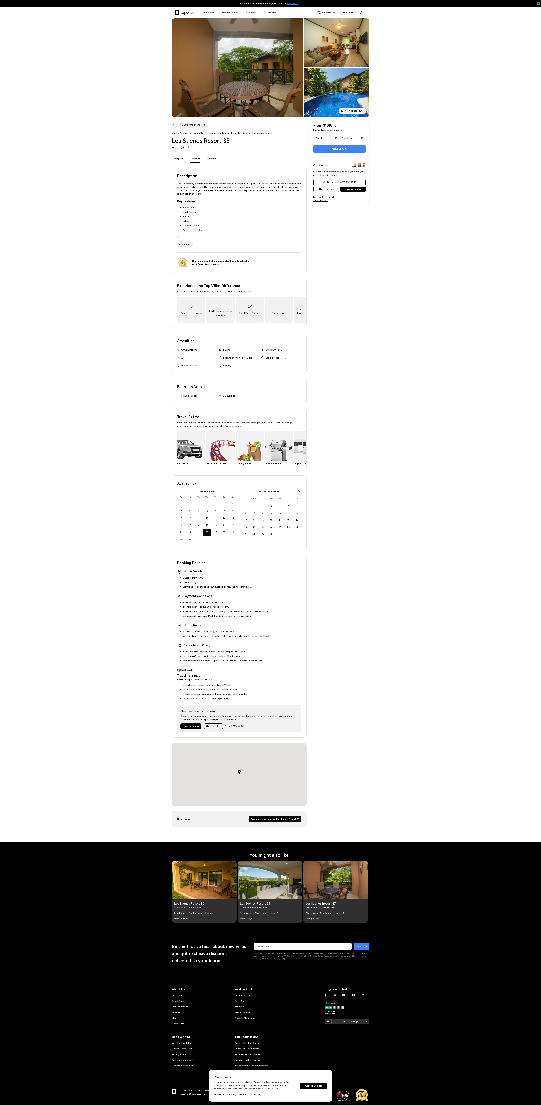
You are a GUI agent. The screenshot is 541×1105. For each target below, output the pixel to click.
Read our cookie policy (225, 1094)
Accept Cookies (313, 1086)
